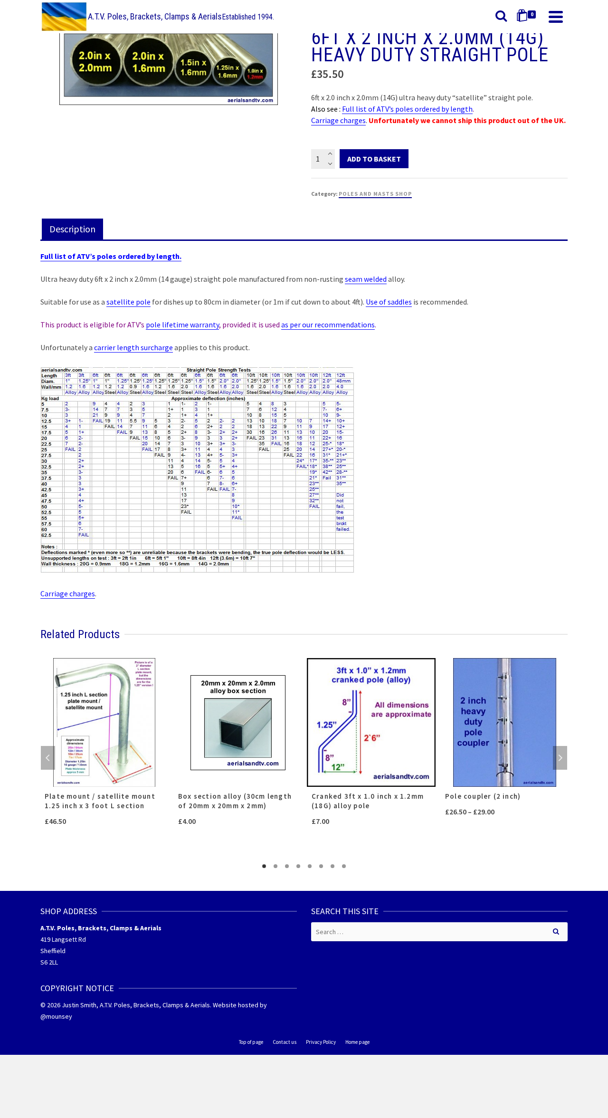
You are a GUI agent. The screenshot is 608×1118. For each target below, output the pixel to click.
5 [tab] (309, 866)
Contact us (284, 1042)
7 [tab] (332, 866)
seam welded (366, 279)
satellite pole (128, 301)
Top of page (251, 1042)
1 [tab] (264, 866)
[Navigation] (556, 16)
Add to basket (374, 158)
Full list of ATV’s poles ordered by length (407, 109)
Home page (357, 1042)
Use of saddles (389, 301)
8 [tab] (344, 866)
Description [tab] (72, 229)
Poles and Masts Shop (375, 193)
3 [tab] (287, 866)
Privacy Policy (321, 1042)
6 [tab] (321, 866)
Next (560, 758)
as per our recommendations (328, 324)
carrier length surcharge (133, 347)
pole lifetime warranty (182, 324)
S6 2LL (49, 962)
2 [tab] (275, 866)
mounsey (59, 1016)
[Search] (501, 16)
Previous (48, 758)
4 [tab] (298, 866)
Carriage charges (338, 120)
